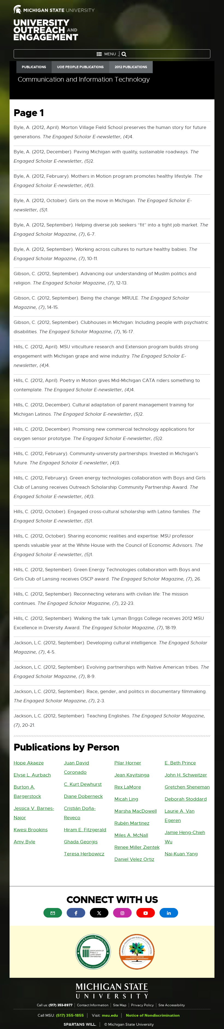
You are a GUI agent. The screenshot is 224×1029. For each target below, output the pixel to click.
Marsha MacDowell (135, 811)
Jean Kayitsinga (131, 775)
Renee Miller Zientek (137, 847)
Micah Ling (126, 799)
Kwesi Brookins (31, 830)
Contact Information (92, 1005)
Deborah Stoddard (186, 799)
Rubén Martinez (131, 823)
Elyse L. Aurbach (32, 775)
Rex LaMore (127, 787)
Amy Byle (24, 842)
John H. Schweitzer (186, 775)
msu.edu (110, 1015)
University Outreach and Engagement (46, 32)
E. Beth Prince (180, 763)
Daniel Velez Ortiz (134, 859)
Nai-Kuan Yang (181, 854)
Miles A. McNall (131, 835)
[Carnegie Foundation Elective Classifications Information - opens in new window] (137, 951)
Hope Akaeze (29, 763)
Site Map (119, 1005)
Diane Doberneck (83, 796)
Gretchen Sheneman (187, 787)
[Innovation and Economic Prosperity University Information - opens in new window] (93, 951)
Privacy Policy (142, 1005)
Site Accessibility (171, 1005)
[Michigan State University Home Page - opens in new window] (61, 9)
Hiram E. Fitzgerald (85, 830)
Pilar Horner (127, 763)
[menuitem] (52, 912)
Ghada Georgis (81, 842)
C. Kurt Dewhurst (83, 784)
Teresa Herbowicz (84, 854)
